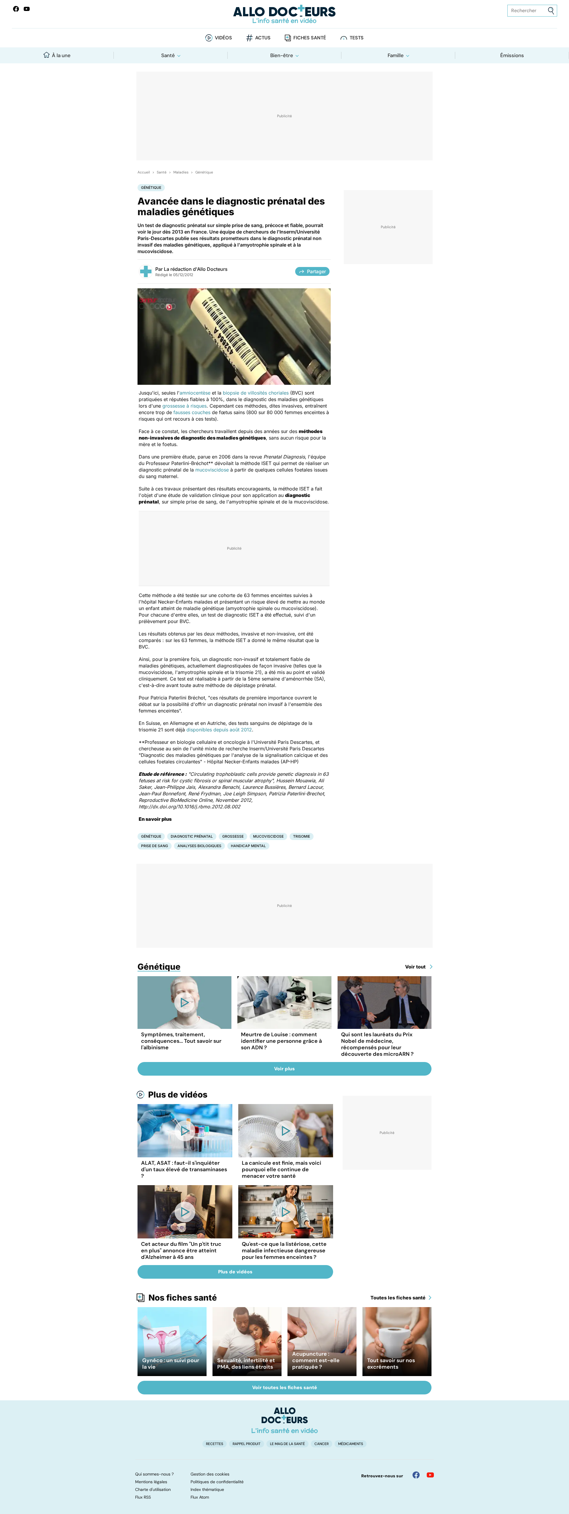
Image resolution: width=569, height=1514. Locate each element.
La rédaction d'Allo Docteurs (196, 269)
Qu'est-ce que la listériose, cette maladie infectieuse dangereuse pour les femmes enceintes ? (284, 1251)
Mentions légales (151, 1481)
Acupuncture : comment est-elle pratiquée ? (316, 1360)
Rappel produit (246, 1443)
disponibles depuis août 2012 (219, 730)
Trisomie (301, 836)
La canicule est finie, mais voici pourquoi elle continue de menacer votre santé (281, 1169)
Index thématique (207, 1489)
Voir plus (284, 1069)
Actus (263, 38)
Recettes (214, 1443)
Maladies (180, 172)
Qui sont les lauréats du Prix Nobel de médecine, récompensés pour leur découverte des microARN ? (377, 1044)
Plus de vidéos (177, 1094)
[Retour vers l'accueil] (284, 14)
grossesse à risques (184, 406)
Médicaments (350, 1443)
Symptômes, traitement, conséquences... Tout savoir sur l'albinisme (181, 1041)
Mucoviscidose (268, 836)
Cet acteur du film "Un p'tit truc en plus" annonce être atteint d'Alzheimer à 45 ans (181, 1251)
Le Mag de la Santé (287, 1443)
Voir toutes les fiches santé (284, 1387)
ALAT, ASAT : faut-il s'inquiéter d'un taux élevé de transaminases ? (184, 1169)
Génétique (204, 172)
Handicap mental (248, 846)
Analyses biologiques (199, 846)
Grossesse (233, 836)
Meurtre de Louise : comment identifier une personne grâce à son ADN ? (281, 1041)
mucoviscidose (212, 470)
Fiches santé (309, 38)
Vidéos (223, 38)
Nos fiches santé (182, 1297)
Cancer (321, 1443)
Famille (396, 55)
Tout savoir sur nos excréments (391, 1363)
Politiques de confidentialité (217, 1481)
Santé (168, 55)
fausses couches (191, 412)
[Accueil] (285, 1420)
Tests (357, 38)
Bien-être (281, 55)
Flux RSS (143, 1497)
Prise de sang (154, 846)
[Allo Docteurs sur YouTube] (27, 9)
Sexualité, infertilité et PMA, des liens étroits (246, 1363)
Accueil (144, 172)
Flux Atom (200, 1497)
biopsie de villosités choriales (256, 393)
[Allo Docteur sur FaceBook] (16, 9)
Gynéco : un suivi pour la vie (170, 1363)
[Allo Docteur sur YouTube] (430, 1475)
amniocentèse (195, 393)
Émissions (512, 55)
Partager (316, 271)
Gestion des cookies (210, 1474)
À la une (61, 55)
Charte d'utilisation (153, 1489)
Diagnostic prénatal (192, 836)
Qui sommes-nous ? (154, 1474)
